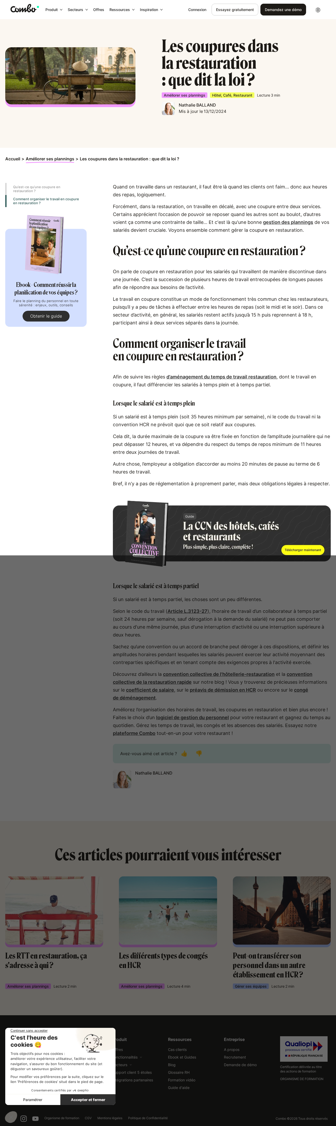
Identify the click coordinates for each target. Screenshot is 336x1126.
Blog (172, 1064)
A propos (231, 1049)
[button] (53, 9)
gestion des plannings (288, 222)
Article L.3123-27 (187, 611)
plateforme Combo (134, 733)
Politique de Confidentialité (148, 1118)
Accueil (12, 158)
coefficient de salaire (150, 690)
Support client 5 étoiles (132, 1072)
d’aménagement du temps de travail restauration (221, 377)
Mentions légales (109, 1118)
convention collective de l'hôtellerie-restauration (219, 674)
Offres (98, 9)
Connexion (197, 9)
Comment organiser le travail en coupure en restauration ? (46, 201)
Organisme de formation (61, 1118)
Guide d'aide (179, 1087)
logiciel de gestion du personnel (192, 717)
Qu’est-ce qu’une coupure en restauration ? (36, 189)
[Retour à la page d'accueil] (24, 8)
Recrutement (235, 1057)
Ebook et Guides (182, 1057)
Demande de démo (240, 1064)
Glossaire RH (179, 1072)
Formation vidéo (181, 1080)
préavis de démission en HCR (223, 690)
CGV (88, 1118)
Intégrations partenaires (132, 1080)
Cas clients (177, 1049)
